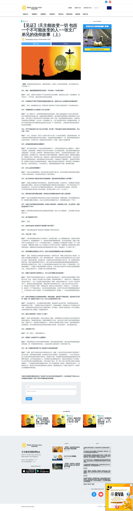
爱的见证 (61, 14)
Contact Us (87, 8)
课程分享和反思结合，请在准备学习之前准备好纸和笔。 (96, 448)
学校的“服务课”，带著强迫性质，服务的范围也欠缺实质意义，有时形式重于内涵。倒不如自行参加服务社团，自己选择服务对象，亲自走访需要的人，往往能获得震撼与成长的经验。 (97, 480)
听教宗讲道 (69, 14)
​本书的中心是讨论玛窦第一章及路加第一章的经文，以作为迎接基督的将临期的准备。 (97, 452)
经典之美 (85, 14)
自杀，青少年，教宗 (89, 484)
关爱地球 (77, 14)
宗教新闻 (34, 14)
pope (86, 468)
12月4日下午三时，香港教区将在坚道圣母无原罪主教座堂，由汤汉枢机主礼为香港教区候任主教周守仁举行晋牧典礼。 (97, 461)
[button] (36, 43)
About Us (78, 8)
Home (70, 8)
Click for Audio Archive (97, 49)
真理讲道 (52, 14)
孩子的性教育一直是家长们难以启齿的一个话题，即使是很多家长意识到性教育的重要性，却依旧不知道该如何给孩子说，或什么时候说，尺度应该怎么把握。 (97, 456)
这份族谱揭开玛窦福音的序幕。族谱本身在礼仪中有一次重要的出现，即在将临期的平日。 (97, 465)
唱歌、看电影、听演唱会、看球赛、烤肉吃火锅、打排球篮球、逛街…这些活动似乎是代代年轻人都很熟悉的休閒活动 (97, 472)
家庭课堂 (43, 14)
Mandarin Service (32, 39)
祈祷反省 (25, 14)
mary (86, 475)
